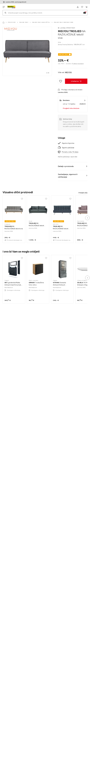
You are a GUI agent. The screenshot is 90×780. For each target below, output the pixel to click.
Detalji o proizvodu (66, 166)
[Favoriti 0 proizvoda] (82, 7)
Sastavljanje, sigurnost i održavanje (68, 175)
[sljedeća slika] (87, 218)
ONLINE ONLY (63, 54)
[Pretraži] (5, 12)
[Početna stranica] (3, 22)
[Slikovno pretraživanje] (84, 12)
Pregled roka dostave (71, 108)
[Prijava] (78, 7)
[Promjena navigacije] (3, 7)
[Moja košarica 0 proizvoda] (86, 7)
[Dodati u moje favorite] (60, 81)
